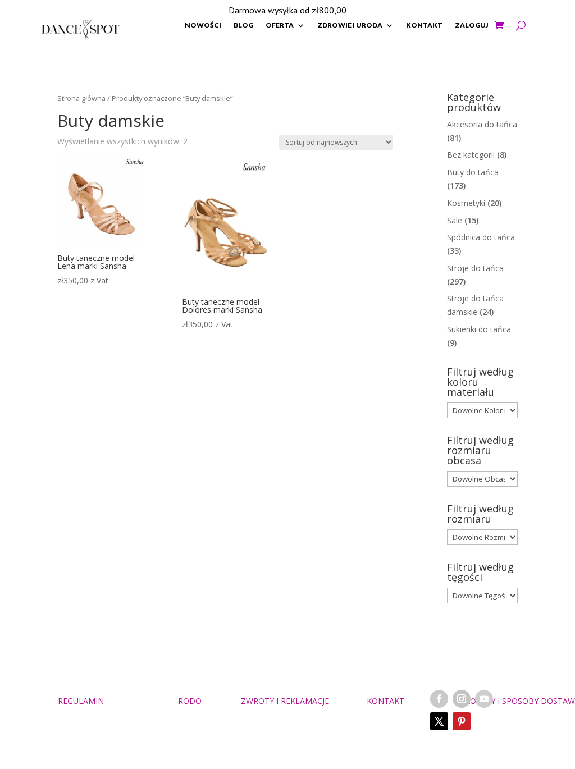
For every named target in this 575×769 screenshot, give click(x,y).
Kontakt (424, 25)
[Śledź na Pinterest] (462, 721)
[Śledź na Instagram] (462, 699)
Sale (454, 220)
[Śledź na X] (439, 721)
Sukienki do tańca (479, 329)
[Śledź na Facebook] (439, 699)
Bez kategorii (471, 154)
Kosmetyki (466, 203)
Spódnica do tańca (481, 237)
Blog (243, 25)
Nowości (203, 25)
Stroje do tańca (475, 268)
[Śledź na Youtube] (484, 699)
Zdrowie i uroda (349, 25)
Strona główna (81, 98)
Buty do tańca (473, 172)
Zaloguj (472, 25)
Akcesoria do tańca (482, 124)
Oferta (280, 25)
